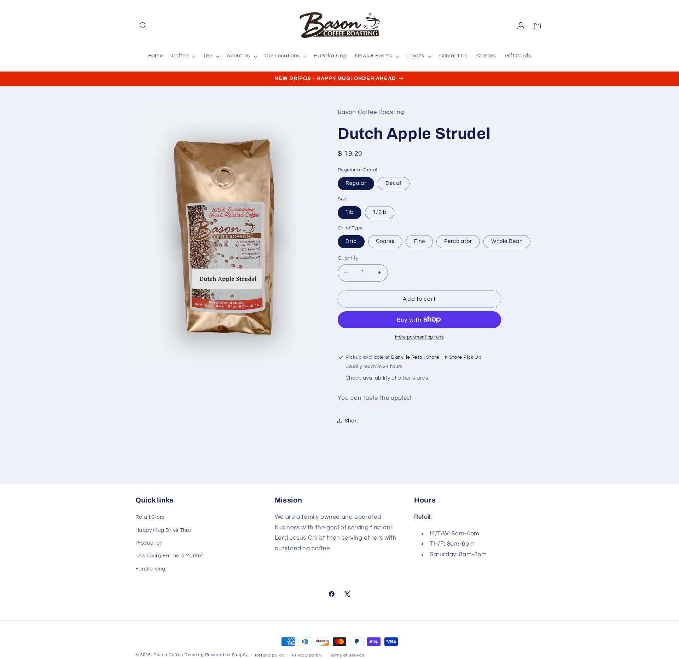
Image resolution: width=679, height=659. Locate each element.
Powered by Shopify (226, 655)
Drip (351, 241)
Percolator (458, 241)
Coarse (385, 241)
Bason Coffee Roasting (178, 655)
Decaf (393, 183)
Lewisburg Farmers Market (169, 555)
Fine (419, 241)
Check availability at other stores (387, 377)
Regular (356, 183)
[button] (143, 26)
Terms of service (347, 655)
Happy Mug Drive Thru (163, 530)
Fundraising (150, 569)
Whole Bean (507, 241)
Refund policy (270, 655)
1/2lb (380, 212)
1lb (350, 212)
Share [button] (352, 420)
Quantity (348, 257)
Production (149, 543)
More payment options (419, 337)
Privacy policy (306, 655)
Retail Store (150, 517)
